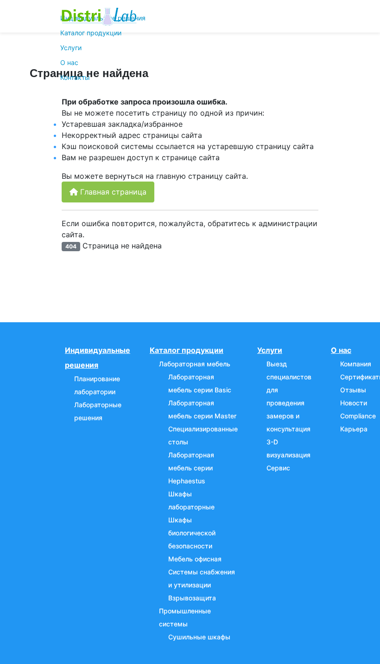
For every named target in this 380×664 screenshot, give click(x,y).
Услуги (71, 48)
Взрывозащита (192, 598)
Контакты (75, 77)
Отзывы (353, 390)
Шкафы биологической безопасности (191, 533)
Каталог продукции (90, 33)
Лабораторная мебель (194, 364)
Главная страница (112, 191)
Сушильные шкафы (199, 637)
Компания (355, 364)
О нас (69, 62)
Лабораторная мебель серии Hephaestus (191, 468)
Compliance (358, 416)
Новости (353, 403)
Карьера (353, 429)
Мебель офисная (195, 559)
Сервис (278, 468)
